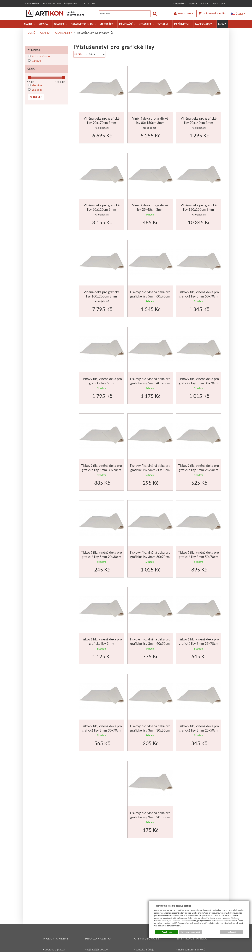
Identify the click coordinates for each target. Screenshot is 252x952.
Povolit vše (167, 932)
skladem (37, 89)
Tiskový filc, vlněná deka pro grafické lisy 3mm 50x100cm (101, 643)
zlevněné (37, 85)
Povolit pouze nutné (190, 932)
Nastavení (231, 932)
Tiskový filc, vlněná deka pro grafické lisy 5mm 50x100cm (101, 383)
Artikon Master (41, 56)
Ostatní (36, 60)
